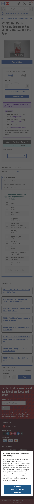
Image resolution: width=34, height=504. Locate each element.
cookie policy (13, 480)
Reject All (17, 492)
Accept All (17, 486)
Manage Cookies (17, 489)
